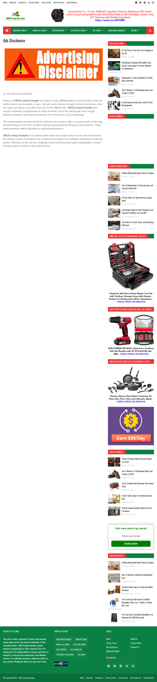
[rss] (148, 2)
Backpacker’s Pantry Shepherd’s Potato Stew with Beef (137, 79)
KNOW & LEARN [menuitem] (39, 30)
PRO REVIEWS (61, 649)
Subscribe (131, 543)
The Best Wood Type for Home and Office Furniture (137, 589)
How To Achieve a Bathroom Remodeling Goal (137, 576)
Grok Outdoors (72, 2)
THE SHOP (81, 654)
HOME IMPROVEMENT (64, 639)
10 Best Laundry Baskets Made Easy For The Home (137, 509)
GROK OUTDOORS (112, 651)
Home (5, 2)
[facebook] (136, 2)
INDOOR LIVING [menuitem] (19, 30)
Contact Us (22, 2)
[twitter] (140, 2)
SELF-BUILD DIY (76, 649)
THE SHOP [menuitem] (96, 30)
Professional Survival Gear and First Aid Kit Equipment (137, 104)
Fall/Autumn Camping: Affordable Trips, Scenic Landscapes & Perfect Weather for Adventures (136, 65)
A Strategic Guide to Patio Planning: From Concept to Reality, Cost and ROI (137, 211)
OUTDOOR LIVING (79, 644)
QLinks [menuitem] (134, 30)
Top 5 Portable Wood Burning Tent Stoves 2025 (138, 485)
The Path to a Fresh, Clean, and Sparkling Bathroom (137, 224)
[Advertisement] (131, 141)
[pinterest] (144, 2)
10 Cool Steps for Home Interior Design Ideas (137, 199)
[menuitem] (7, 30)
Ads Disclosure (59, 2)
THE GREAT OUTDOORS (65, 654)
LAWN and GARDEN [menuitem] (116, 30)
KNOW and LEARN (62, 644)
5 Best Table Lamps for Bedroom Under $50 (137, 497)
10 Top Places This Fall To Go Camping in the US (137, 52)
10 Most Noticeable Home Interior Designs (138, 173)
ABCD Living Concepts (27, 677)
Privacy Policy (34, 2)
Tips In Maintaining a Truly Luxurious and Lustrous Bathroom (137, 187)
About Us (13, 2)
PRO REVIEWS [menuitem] (58, 30)
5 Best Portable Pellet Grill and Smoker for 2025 (137, 460)
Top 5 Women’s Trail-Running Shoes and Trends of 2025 (137, 91)
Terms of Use (46, 2)
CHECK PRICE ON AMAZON (131, 302)
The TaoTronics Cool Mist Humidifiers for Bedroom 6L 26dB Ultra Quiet (137, 616)
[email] (152, 2)
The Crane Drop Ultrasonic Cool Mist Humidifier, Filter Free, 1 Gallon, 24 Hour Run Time (137, 602)
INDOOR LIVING (81, 639)
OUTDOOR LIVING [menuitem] (78, 30)
